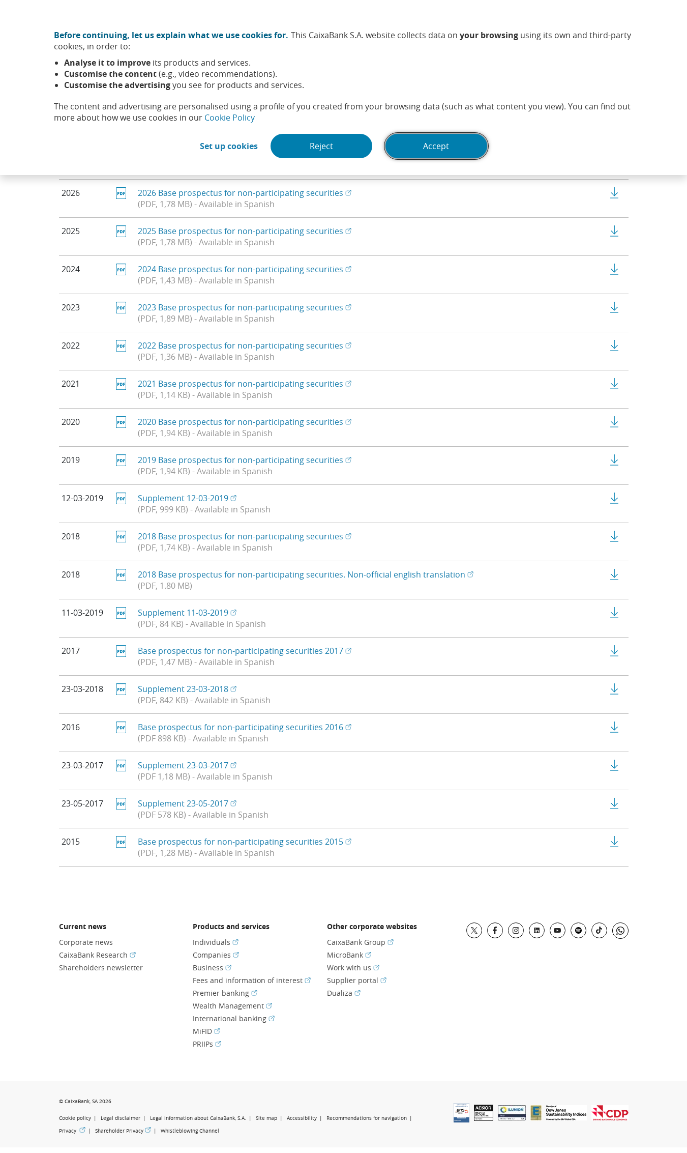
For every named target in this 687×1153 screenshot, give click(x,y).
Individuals (215, 942)
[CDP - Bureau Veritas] (610, 1117)
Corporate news (86, 942)
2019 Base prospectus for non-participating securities (244, 460)
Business (212, 967)
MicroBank (349, 955)
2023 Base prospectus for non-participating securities (244, 307)
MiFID (206, 1031)
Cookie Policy (229, 117)
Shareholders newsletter (101, 967)
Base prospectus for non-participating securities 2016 (244, 727)
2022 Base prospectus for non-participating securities (244, 345)
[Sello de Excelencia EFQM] (536, 1117)
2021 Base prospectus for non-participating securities (244, 383)
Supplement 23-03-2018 (187, 689)
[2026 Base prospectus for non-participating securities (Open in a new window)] (614, 192)
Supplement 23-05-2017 (187, 803)
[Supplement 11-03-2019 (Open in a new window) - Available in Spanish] (614, 612)
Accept (436, 146)
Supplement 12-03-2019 (187, 498)
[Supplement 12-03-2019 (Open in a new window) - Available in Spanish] (614, 498)
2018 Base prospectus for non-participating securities (244, 536)
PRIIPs (207, 1044)
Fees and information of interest (252, 980)
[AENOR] (483, 1117)
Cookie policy (75, 1118)
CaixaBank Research (97, 955)
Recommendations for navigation (366, 1118)
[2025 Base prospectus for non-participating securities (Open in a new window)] (614, 231)
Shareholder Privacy (123, 1130)
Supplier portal (356, 980)
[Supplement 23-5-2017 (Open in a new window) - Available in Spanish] (614, 803)
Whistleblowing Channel (190, 1131)
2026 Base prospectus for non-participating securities (244, 192)
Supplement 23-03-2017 (187, 765)
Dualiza (344, 993)
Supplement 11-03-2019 (187, 612)
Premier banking (225, 993)
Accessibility (302, 1118)
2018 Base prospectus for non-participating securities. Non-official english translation (305, 574)
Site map (266, 1118)
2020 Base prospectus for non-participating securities (244, 421)
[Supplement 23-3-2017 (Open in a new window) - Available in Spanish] (614, 765)
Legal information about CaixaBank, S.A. (198, 1118)
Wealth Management (232, 1006)
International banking (234, 1018)
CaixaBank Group (360, 942)
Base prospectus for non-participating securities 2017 (244, 650)
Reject (321, 146)
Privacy (72, 1130)
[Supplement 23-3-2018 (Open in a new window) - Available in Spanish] (614, 689)
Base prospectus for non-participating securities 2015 (244, 841)
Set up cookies (229, 146)
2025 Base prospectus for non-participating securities (244, 231)
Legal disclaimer (120, 1118)
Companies (216, 955)
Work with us (353, 967)
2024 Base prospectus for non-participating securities (244, 269)
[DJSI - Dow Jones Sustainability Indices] (566, 1117)
